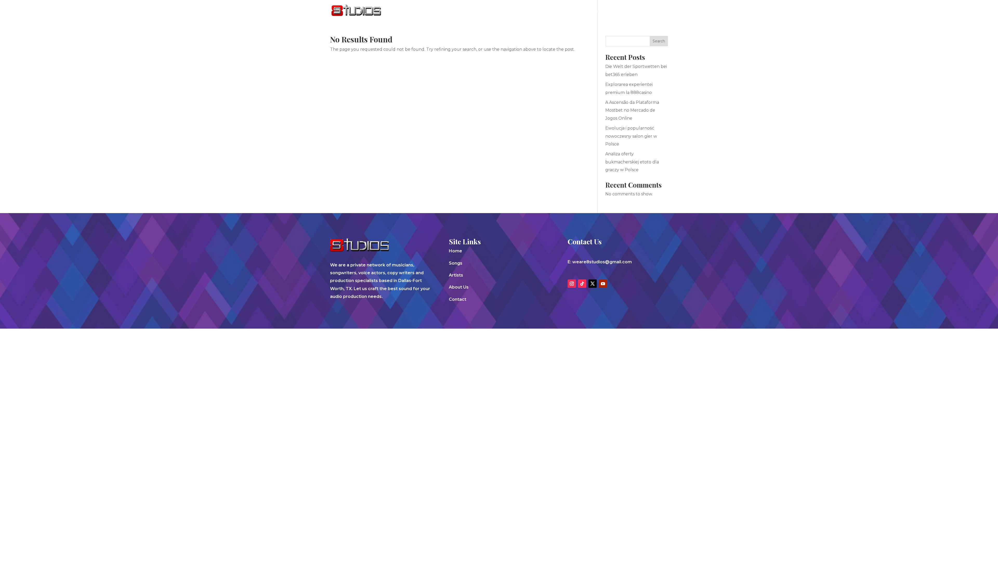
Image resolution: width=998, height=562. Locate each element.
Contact (645, 11)
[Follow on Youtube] (603, 283)
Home (455, 250)
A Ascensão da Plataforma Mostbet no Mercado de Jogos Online (632, 110)
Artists (591, 11)
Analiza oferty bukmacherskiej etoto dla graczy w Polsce (632, 161)
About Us (618, 11)
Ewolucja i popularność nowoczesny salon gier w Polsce (631, 136)
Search (659, 41)
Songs (569, 11)
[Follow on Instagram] (572, 283)
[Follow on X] (592, 283)
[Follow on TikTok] (582, 283)
